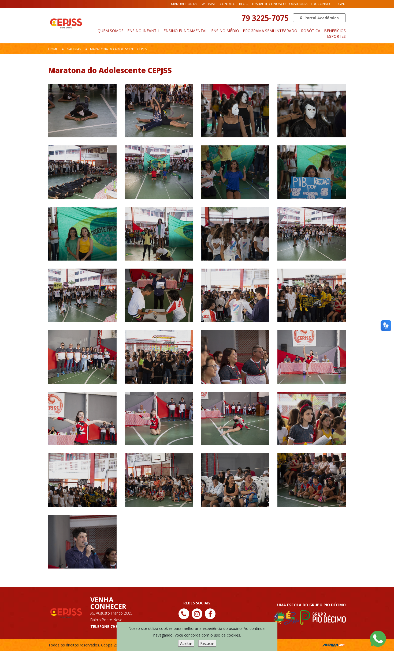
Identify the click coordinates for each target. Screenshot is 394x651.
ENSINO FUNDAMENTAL (185, 30)
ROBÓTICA (310, 30)
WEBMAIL (209, 3)
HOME (53, 49)
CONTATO (228, 3)
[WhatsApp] (378, 638)
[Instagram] (197, 613)
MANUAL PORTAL (184, 3)
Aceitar (186, 643)
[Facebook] (210, 613)
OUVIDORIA (298, 3)
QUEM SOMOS (111, 30)
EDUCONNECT (322, 3)
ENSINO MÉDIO (225, 30)
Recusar (207, 643)
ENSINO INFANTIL (143, 30)
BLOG (243, 3)
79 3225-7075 (265, 18)
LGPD (341, 3)
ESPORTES (336, 36)
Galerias (74, 49)
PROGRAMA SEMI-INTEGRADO (270, 30)
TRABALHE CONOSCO (269, 3)
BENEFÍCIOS (335, 30)
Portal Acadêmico (321, 17)
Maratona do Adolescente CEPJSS (118, 49)
